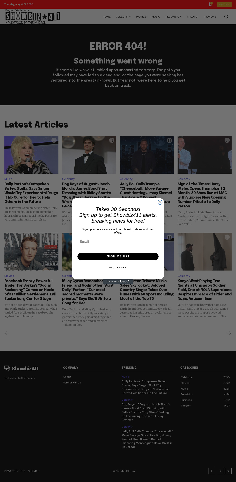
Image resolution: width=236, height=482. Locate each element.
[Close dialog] (160, 202)
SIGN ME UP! (118, 256)
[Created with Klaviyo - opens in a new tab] (118, 281)
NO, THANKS (118, 267)
